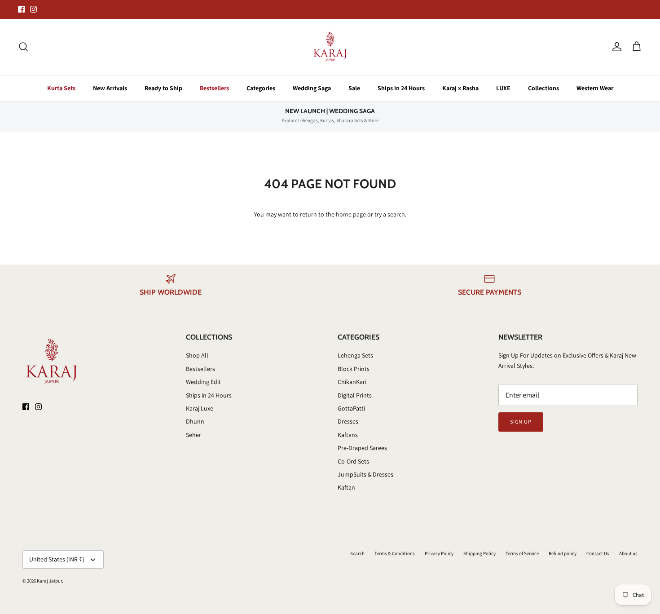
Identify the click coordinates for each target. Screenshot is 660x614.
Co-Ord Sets (353, 461)
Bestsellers (214, 88)
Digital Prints (355, 395)
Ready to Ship (163, 88)
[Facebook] (21, 9)
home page (351, 214)
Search (357, 553)
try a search (389, 214)
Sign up (521, 421)
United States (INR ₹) (56, 559)
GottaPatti (351, 408)
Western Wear (594, 88)
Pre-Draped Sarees (362, 448)
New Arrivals (110, 88)
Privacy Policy (439, 553)
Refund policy (562, 553)
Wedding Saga (312, 88)
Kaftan (346, 487)
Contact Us (597, 553)
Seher (193, 435)
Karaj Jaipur (49, 581)
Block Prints (354, 369)
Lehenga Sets (355, 355)
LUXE (503, 88)
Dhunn (195, 421)
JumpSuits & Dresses (365, 474)
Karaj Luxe (199, 408)
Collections (543, 88)
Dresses (348, 421)
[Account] (615, 46)
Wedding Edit (203, 382)
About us (628, 553)
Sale (354, 88)
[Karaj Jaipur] (330, 47)
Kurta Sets (61, 88)
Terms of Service (522, 553)
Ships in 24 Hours (401, 88)
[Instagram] (33, 9)
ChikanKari (352, 382)
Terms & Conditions (394, 553)
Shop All (197, 355)
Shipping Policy (479, 553)
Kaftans (348, 435)
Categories (260, 88)
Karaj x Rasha (460, 88)
